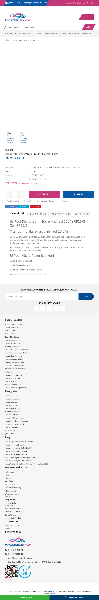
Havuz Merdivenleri (12, 378)
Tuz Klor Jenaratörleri (13, 411)
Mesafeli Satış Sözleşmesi (10, 504)
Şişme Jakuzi (10, 433)
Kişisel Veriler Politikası (14, 508)
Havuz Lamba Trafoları (14, 359)
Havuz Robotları (11, 395)
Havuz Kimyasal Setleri (14, 340)
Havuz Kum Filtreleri (12, 414)
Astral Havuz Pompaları (14, 365)
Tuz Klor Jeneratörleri (13, 346)
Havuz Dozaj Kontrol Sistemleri (17, 421)
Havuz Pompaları (11, 405)
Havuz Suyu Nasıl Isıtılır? (14, 445)
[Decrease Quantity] (8, 194)
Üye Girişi (8, 478)
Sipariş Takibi (10, 484)
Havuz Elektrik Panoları (14, 356)
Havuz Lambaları (11, 402)
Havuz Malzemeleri (47, 591)
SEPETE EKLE (44, 194)
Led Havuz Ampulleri (13, 343)
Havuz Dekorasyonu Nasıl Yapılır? (18, 460)
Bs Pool (9, 150)
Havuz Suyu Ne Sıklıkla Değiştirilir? (18, 448)
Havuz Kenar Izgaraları (14, 375)
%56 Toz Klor (10, 330)
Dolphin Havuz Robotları (14, 327)
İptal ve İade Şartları (13, 518)
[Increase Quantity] (21, 194)
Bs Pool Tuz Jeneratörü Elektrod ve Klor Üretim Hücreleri (54, 167)
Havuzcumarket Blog (13, 487)
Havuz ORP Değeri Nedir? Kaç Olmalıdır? (20, 457)
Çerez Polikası (10, 515)
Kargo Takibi (10, 500)
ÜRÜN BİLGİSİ (17, 213)
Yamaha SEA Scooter (13, 384)
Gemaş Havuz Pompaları (14, 362)
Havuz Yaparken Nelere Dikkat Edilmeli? (20, 441)
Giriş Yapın (78, 3)
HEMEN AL (78, 194)
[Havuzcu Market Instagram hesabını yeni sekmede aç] (49, 308)
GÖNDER (86, 296)
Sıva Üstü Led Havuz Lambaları (17, 349)
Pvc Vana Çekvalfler (13, 430)
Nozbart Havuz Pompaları (15, 368)
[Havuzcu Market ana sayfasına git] (18, 17)
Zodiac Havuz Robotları (14, 324)
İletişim (7, 475)
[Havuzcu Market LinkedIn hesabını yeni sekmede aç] (42, 308)
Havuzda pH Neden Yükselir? (16, 454)
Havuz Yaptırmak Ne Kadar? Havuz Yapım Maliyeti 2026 (26, 464)
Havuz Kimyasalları (12, 399)
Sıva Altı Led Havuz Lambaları (16, 353)
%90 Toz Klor (10, 334)
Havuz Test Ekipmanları (14, 418)
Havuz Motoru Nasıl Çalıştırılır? (16, 451)
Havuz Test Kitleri (12, 381)
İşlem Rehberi (10, 491)
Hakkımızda (9, 472)
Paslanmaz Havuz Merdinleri (16, 424)
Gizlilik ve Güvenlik (12, 512)
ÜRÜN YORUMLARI (37, 214)
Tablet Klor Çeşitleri (12, 337)
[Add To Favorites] (12, 201)
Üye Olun (90, 3)
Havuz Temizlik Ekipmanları (15, 387)
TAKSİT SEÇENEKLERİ (61, 214)
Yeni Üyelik (9, 481)
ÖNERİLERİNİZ (82, 214)
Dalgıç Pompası (11, 372)
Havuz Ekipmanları (12, 408)
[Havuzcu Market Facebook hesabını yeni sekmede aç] (36, 308)
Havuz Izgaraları (11, 427)
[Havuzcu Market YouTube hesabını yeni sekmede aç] (62, 308)
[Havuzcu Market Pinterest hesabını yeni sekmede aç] (56, 308)
